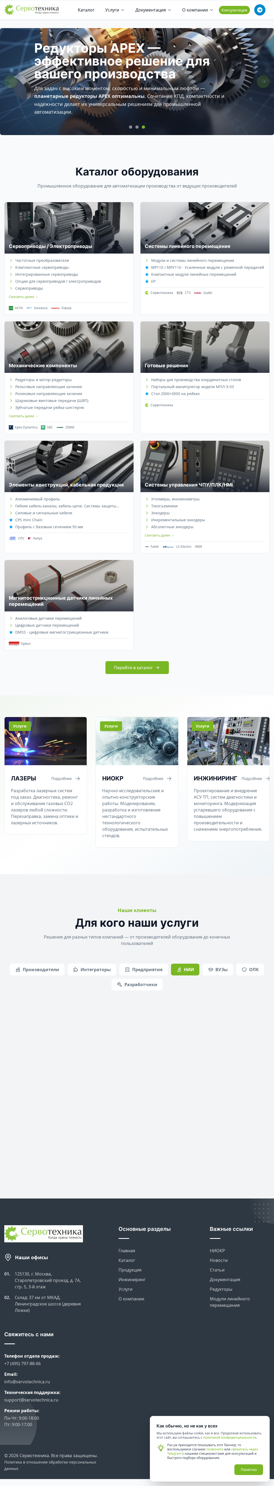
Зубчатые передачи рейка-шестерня (49, 407)
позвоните (215, 1449)
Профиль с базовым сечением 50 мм (49, 526)
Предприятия (147, 969)
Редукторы (221, 1283)
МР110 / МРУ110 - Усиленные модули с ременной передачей (207, 267)
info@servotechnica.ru (27, 1375)
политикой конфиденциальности (229, 1437)
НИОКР (217, 1244)
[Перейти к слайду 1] (130, 127)
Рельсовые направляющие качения (48, 386)
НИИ (189, 969)
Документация (150, 10)
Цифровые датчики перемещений (47, 625)
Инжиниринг (132, 1273)
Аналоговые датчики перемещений (48, 618)
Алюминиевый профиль (37, 498)
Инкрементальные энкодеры (178, 519)
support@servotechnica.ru (31, 1393)
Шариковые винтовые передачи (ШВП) (51, 400)
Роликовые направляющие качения (48, 393)
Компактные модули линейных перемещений (193, 274)
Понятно (249, 1469)
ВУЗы (221, 969)
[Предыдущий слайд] (10, 81)
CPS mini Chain (29, 519)
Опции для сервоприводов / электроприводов (58, 281)
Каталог (86, 10)
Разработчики (140, 984)
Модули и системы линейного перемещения (192, 260)
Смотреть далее (21, 297)
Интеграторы (96, 969)
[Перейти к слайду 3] (143, 127)
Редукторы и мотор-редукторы (43, 379)
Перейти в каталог (133, 668)
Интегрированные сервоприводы (46, 274)
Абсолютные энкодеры (172, 526)
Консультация (234, 10)
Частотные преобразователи (42, 260)
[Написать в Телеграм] (259, 10)
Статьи (217, 1263)
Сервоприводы (29, 288)
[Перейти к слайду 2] (137, 127)
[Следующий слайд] (263, 81)
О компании (195, 10)
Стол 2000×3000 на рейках (175, 393)
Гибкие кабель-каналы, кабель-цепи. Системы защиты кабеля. (65, 506)
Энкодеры (160, 512)
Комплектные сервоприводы (42, 267)
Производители (41, 969)
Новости (219, 1254)
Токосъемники (164, 505)
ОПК (254, 969)
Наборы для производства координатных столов (196, 379)
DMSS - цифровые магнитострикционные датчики (61, 632)
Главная (127, 1244)
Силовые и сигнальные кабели (43, 512)
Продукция (130, 1263)
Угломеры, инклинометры (175, 498)
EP (153, 281)
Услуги (112, 10)
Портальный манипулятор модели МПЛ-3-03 (192, 386)
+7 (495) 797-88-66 (22, 1357)
